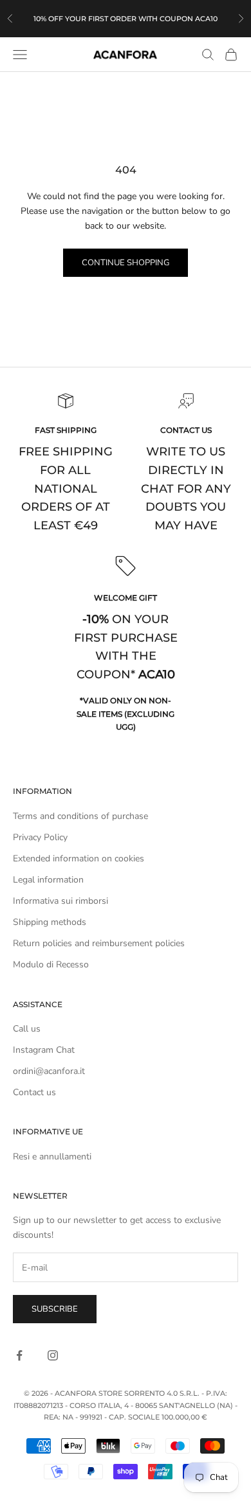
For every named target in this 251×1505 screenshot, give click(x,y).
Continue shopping (125, 262)
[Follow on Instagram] (52, 1355)
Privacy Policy (40, 837)
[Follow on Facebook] (19, 1355)
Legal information (48, 880)
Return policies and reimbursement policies (99, 943)
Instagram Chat (44, 1050)
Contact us (34, 1092)
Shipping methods (49, 922)
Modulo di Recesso (51, 964)
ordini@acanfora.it (49, 1071)
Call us (27, 1029)
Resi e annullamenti (52, 1156)
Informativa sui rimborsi (60, 901)
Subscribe (55, 1309)
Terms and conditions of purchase (80, 816)
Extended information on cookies (78, 858)
